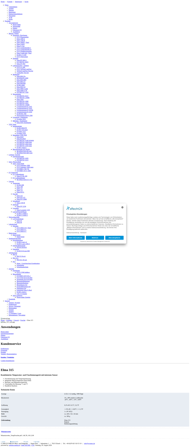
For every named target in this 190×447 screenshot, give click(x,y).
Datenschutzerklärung (15, 14)
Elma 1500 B (21, 40)
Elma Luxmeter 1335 (23, 210)
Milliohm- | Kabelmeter (20, 121)
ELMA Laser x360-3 (23, 244)
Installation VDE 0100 (20, 135)
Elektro (15, 28)
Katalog (11, 311)
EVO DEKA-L (21, 229)
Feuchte (15, 194)
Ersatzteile (12, 299)
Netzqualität (16, 26)
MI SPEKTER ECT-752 (24, 180)
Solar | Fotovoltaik (18, 163)
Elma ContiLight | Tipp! (24, 53)
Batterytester (13, 233)
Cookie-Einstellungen (7, 361)
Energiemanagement (7, 333)
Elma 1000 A (21, 39)
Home (3, 1)
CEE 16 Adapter (22, 294)
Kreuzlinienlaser (18, 240)
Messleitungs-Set (22, 285)
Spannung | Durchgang (20, 35)
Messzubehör (17, 274)
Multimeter (16, 74)
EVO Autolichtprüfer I (24, 48)
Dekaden (15, 226)
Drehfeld (15, 58)
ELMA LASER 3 (22, 215)
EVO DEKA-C (22, 231)
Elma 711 (20, 188)
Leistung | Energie (14, 155)
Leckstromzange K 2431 (24, 106)
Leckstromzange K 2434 (24, 112)
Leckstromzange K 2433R (25, 110)
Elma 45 (19, 221)
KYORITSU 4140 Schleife (25, 140)
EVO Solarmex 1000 (23, 165)
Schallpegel (16, 201)
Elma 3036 (20, 99)
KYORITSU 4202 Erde (24, 144)
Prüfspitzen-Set (21, 288)
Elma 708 (20, 187)
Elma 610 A (20, 192)
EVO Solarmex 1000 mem (25, 167)
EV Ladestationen (18, 174)
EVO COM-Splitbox (23, 272)
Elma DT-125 (21, 197)
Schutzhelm (20, 265)
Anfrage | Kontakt (14, 303)
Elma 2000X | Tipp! (23, 42)
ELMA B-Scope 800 (23, 251)
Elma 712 (20, 190)
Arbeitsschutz (13, 253)
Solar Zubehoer (17, 295)
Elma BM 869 (21, 83)
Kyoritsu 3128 (21, 133)
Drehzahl (15, 204)
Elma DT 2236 (21, 206)
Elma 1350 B (21, 203)
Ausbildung (16, 32)
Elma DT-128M (22, 199)
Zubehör (11, 269)
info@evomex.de (89, 443)
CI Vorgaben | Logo (15, 313)
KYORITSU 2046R (23, 105)
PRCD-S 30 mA (22, 260)
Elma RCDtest (21, 139)
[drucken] (14, 442)
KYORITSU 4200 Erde (24, 142)
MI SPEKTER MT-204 (24, 151)
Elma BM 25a (21, 76)
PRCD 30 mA (21, 256)
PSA (14, 262)
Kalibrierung (13, 304)
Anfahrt (11, 8)
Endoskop (16, 249)
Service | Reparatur (15, 306)
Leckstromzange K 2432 (24, 108)
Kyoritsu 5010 (21, 119)
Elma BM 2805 (21, 80)
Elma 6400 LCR (22, 90)
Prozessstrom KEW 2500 (24, 115)
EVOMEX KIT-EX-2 (23, 276)
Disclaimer (12, 16)
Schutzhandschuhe (22, 267)
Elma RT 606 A (22, 60)
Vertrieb (11, 310)
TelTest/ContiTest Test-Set (25, 71)
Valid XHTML (25, 445)
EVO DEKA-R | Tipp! (24, 228)
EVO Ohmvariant (22, 57)
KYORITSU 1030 (22, 92)
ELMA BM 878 (22, 128)
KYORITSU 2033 (22, 103)
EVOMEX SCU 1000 (24, 171)
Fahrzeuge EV (17, 30)
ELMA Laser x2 (22, 242)
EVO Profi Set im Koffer (24, 278)
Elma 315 (20, 196)
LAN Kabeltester (18, 219)
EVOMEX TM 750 (23, 169)
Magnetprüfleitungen (23, 281)
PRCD (15, 254)
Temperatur (16, 183)
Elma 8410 (20, 137)
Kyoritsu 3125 (21, 131)
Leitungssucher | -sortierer (21, 65)
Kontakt (9, 1)
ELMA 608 (20, 185)
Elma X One (21, 46)
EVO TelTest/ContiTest (24, 69)
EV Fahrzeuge (13, 172)
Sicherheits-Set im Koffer (24, 279)
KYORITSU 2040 (22, 101)
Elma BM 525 (21, 87)
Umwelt (11, 181)
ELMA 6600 (21, 85)
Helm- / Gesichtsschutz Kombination (28, 263)
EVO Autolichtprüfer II (24, 49)
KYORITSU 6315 (22, 160)
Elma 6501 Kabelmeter (24, 122)
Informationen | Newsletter (17, 315)
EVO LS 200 (21, 67)
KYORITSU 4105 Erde (24, 146)
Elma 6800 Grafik (22, 89)
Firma (6, 5)
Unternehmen (13, 7)
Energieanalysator (18, 156)
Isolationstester (17, 126)
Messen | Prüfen (14, 33)
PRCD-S (15, 258)
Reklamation (13, 308)
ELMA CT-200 (21, 55)
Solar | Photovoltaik (15, 162)
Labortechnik (13, 224)
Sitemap (11, 10)
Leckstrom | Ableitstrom (20, 117)
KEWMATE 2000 (22, 78)
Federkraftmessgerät (19, 245)
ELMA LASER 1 (22, 213)
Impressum (18, 1)
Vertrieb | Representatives (9, 354)
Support (7, 301)
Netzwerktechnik (14, 217)
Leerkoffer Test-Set (23, 73)
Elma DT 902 (21, 64)
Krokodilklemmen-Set (23, 286)
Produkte (7, 21)
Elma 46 (19, 222)
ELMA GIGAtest (22, 130)
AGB (10, 17)
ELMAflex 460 (21, 114)
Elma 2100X (21, 44)
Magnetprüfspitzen (22, 283)
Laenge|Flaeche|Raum (20, 212)
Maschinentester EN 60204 (21, 149)
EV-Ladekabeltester (19, 178)
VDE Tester (12, 124)
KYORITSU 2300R (23, 98)
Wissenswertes (6, 431)
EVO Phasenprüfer (23, 37)
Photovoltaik (17, 24)
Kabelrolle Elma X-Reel (24, 290)
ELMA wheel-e (21, 147)
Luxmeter (16, 208)
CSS (32, 445)
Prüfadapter (16, 270)
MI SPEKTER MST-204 (24, 153)
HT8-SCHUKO (22, 247)
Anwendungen (13, 23)
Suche (26, 1)
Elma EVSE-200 (22, 176)
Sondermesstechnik (15, 238)
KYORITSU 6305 (22, 158)
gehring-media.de (14, 445)
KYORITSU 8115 (22, 96)
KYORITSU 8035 (22, 62)
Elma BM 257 (21, 81)
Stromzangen (17, 94)
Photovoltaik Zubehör (23, 297)
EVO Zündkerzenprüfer (24, 51)
